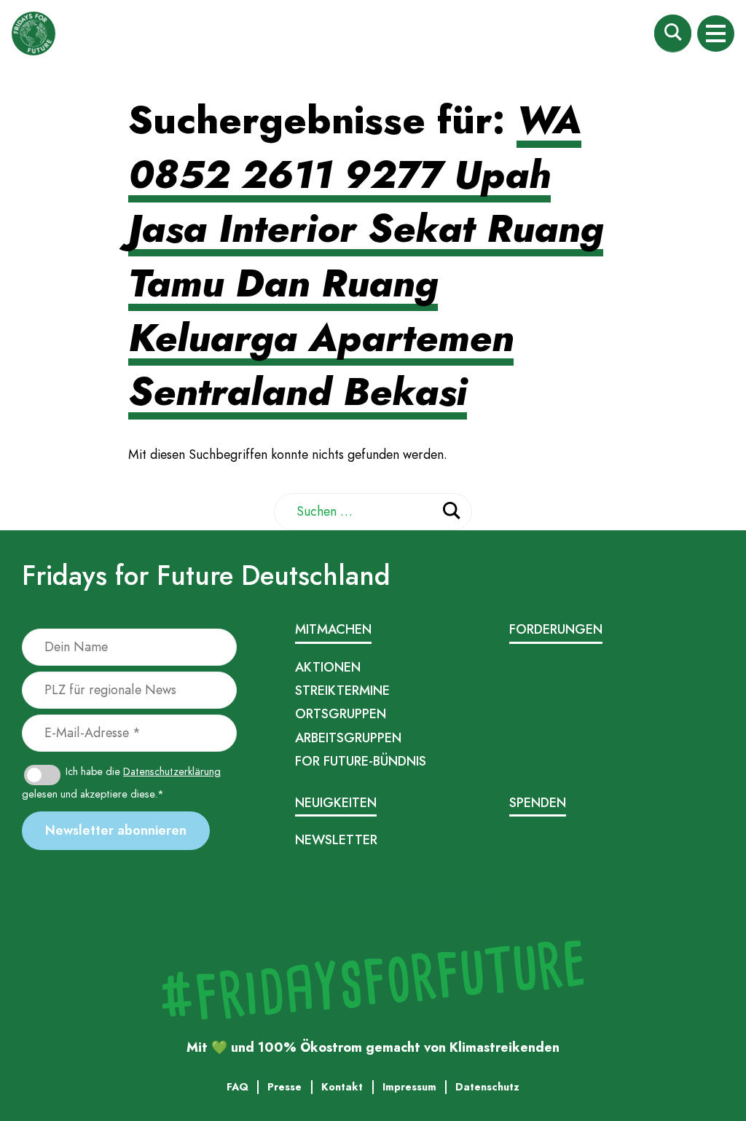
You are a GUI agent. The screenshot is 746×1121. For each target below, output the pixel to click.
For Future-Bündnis (360, 761)
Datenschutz (373, 895)
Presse (418, 895)
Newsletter (336, 839)
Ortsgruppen (340, 713)
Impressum (318, 895)
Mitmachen (333, 629)
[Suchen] (451, 513)
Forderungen (555, 629)
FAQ (446, 895)
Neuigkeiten (336, 802)
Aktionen (328, 667)
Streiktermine (342, 690)
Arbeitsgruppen (348, 737)
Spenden (537, 802)
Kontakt (476, 895)
